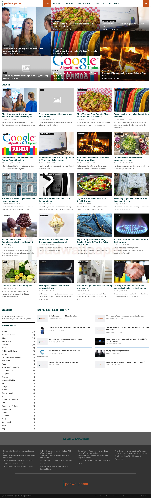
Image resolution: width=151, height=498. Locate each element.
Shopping (5, 374)
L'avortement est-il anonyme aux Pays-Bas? (64, 350)
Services (6, 45)
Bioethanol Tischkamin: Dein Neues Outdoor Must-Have (124, 74)
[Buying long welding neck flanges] (100, 353)
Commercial (6, 422)
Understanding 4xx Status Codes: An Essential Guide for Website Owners (126, 340)
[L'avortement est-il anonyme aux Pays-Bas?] (42, 353)
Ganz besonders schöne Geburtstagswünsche (65, 339)
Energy (4, 386)
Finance (4, 412)
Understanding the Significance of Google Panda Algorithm (74, 74)
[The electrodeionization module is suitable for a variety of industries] (100, 330)
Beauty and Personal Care (47, 174)
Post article (114, 3)
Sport (4, 419)
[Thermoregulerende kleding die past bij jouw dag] (56, 100)
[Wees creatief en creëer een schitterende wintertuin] (100, 318)
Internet (55, 70)
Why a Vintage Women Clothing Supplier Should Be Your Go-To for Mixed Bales (92, 242)
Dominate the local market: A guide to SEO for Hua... (123, 25)
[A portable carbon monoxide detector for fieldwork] (131, 225)
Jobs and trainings (120, 261)
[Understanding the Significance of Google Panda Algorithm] (19, 143)
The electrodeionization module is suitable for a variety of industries (127, 328)
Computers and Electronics (11, 357)
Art (79, 174)
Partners (69, 3)
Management (6, 409)
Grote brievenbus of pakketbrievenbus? (63, 316)
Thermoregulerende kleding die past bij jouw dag (25, 75)
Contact (57, 3)
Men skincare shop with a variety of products (130, 451)
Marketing (5, 354)
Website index (134, 496)
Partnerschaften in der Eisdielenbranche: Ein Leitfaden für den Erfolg (17, 242)
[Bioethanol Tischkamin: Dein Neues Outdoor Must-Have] (94, 143)
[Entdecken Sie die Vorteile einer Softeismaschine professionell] (56, 225)
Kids (3, 403)
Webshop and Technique (108, 21)
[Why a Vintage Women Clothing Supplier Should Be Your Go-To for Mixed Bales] (94, 225)
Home (47, 3)
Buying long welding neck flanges (118, 350)
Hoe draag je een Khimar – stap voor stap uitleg (131, 453)
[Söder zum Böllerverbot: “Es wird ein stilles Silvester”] (100, 364)
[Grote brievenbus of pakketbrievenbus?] (42, 318)
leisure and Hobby (8, 380)
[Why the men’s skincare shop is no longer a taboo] (56, 184)
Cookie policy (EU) (105, 496)
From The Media (83, 3)
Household (6, 361)
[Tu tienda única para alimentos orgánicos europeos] (131, 143)
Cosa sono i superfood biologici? (17, 285)
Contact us (144, 496)
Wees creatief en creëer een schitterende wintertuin (125, 316)
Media (4, 425)
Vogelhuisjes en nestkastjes (13, 316)
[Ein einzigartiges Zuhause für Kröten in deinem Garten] (131, 184)
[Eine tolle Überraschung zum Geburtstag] (42, 364)
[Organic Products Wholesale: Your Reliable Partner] (94, 184)
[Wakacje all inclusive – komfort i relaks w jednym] (56, 271)
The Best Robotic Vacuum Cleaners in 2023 (18, 466)
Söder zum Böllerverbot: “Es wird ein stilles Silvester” (125, 362)
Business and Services (10, 399)
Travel (4, 364)
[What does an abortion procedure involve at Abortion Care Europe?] (19, 100)
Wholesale (5, 377)
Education (5, 416)
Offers (5, 261)
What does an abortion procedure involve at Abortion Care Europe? (23, 50)
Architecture (105, 70)
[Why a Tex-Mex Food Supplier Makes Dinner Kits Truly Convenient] (94, 100)
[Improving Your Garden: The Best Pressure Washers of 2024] (42, 330)
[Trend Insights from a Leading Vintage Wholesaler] (131, 100)
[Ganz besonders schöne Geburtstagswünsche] (42, 341)
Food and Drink (57, 21)
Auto (3, 396)
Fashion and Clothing (58, 48)
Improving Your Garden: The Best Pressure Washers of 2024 (70, 327)
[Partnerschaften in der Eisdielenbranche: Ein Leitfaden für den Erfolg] (19, 225)
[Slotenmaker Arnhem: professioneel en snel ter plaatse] (19, 184)
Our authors (117, 496)
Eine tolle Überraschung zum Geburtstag (63, 362)
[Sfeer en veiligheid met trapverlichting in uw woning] (94, 271)
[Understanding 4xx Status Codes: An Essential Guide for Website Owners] (100, 341)
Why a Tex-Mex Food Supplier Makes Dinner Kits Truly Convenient (74, 25)
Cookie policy (99, 3)
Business (5, 174)
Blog (5, 73)
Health (4, 348)
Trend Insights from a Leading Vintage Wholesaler (75, 51)
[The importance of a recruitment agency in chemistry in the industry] (131, 271)
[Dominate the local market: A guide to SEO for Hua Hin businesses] (56, 143)
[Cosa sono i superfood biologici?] (19, 271)
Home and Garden (83, 261)
